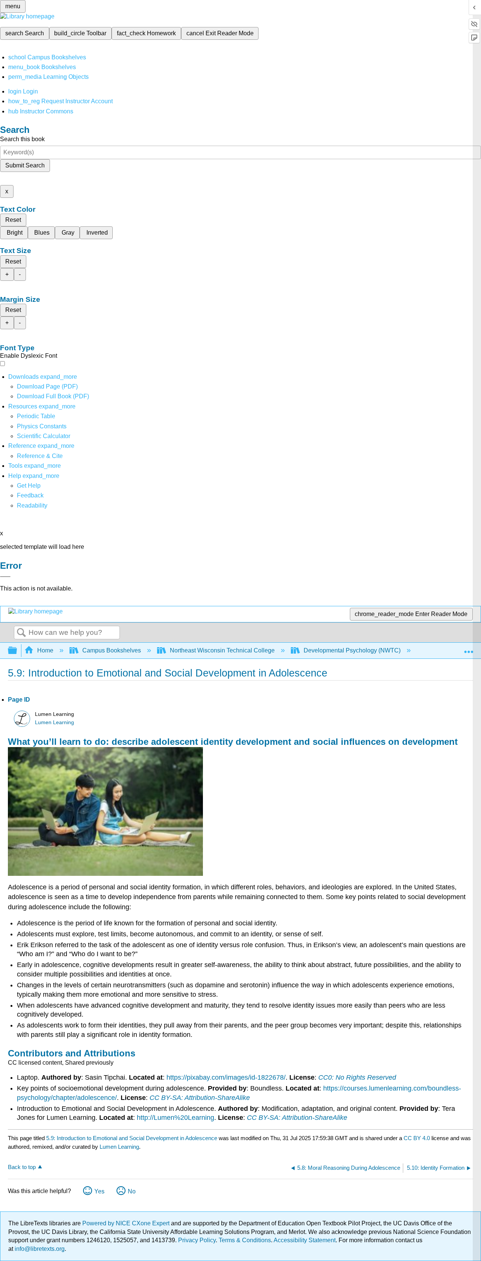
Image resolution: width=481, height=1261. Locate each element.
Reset (13, 220)
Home (45, 650)
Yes (99, 1191)
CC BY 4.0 (417, 1138)
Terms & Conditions (245, 1240)
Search (21, 633)
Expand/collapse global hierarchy (17, 651)
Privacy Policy (197, 1240)
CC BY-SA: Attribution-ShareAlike (200, 1097)
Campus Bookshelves (111, 650)
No (132, 1191)
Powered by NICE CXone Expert (126, 1223)
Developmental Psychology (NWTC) (352, 650)
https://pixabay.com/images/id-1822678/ (226, 1077)
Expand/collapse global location (468, 648)
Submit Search (25, 165)
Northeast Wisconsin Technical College (222, 650)
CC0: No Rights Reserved (357, 1077)
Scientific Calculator (43, 436)
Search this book (22, 139)
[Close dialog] (5, 576)
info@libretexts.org (39, 1249)
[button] (30, 495)
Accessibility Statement (305, 1240)
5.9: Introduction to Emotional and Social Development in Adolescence (131, 1138)
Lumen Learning (54, 722)
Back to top (22, 1167)
